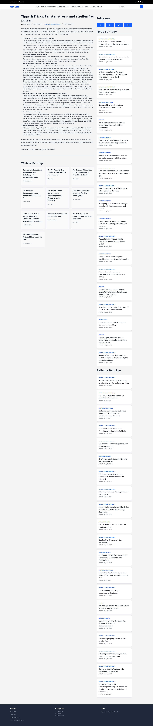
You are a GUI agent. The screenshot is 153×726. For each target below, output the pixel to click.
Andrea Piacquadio (40, 149)
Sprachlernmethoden (48, 7)
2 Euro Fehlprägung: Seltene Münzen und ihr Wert (32, 236)
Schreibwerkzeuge (77, 7)
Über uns (21, 2)
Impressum (13, 2)
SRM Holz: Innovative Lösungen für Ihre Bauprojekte (81, 193)
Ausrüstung (57, 114)
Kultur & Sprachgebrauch (93, 7)
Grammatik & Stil (63, 7)
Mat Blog (14, 6)
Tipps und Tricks (56, 34)
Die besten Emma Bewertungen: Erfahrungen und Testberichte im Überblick (55, 196)
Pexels (52, 149)
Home (38, 7)
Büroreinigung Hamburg (46, 142)
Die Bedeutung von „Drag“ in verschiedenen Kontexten (82, 216)
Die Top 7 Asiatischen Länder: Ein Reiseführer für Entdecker (57, 172)
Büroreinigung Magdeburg (75, 87)
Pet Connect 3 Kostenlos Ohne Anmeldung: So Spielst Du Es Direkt (82, 172)
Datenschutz (60, 715)
